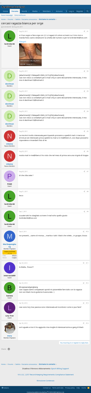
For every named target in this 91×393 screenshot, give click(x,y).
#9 (88, 211)
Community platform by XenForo (45, 392)
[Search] (87, 11)
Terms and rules (57, 388)
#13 (87, 303)
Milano (14, 256)
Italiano (6, 388)
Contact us (47, 388)
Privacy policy (70, 388)
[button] (29, 11)
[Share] (84, 31)
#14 (87, 323)
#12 (87, 283)
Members (47, 11)
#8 (88, 191)
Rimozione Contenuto (45, 380)
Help (78, 388)
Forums (14, 11)
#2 (88, 71)
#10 (87, 231)
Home (5, 11)
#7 (88, 171)
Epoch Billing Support (60, 368)
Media (34, 11)
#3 (88, 91)
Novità (24, 11)
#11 (87, 263)
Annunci (59, 11)
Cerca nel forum (20, 15)
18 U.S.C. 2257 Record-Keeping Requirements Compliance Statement (46, 374)
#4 (88, 111)
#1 (88, 31)
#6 (88, 151)
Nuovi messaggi (7, 15)
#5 (88, 131)
